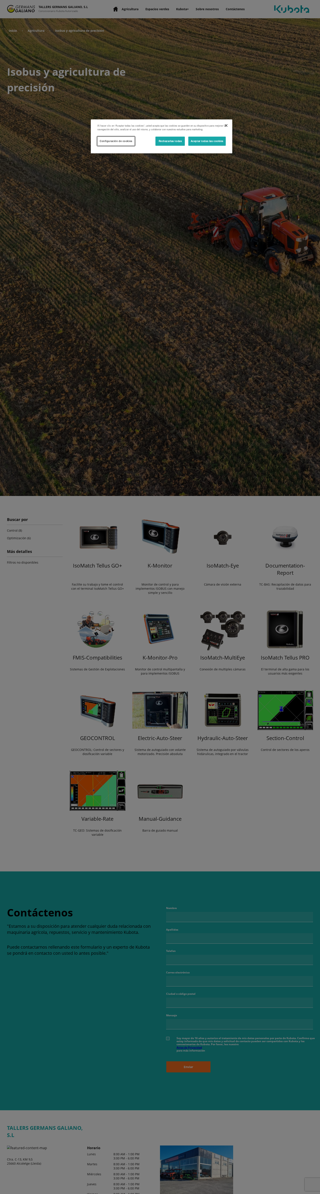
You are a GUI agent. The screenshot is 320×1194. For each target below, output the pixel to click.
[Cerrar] (226, 125)
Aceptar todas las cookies (207, 141)
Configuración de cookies (116, 141)
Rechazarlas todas (170, 141)
